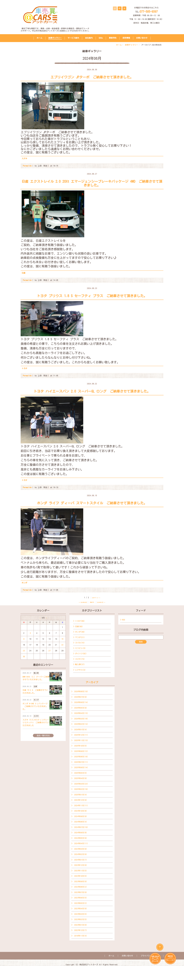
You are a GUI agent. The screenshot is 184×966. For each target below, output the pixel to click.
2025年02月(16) (81, 789)
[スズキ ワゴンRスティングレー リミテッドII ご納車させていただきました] (55, 721)
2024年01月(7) (80, 860)
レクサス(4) (80, 670)
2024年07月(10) (81, 827)
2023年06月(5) (80, 898)
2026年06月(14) (81, 702)
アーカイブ (92, 682)
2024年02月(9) (80, 854)
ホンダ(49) (80, 632)
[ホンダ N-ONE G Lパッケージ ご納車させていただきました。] (55, 704)
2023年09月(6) (80, 881)
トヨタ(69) (80, 621)
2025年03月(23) (81, 784)
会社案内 (89, 38)
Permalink (27, 166)
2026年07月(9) (80, 697)
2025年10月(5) (80, 746)
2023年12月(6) (80, 865)
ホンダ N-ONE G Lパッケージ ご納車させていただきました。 (35, 706)
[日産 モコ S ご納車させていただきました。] (55, 690)
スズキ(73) (80, 659)
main (92, 602)
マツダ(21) (80, 637)
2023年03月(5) (80, 914)
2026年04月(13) (81, 713)
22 (62, 645)
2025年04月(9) (80, 778)
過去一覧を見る (43, 735)
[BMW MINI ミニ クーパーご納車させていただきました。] (55, 676)
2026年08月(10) (81, 691)
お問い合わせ (141, 38)
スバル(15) (80, 643)
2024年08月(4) (80, 822)
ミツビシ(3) (80, 648)
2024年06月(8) (80, 833)
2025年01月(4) (80, 795)
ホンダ (24, 583)
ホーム (39, 38)
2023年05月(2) (80, 903)
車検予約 (112, 38)
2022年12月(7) (80, 930)
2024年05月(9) (80, 838)
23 (24, 651)
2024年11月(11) (81, 805)
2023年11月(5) (80, 871)
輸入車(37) (80, 664)
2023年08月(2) (80, 887)
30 (24, 656)
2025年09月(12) (81, 751)
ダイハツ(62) (81, 653)
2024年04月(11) (81, 843)
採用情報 (126, 38)
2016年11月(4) (80, 936)
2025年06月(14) (81, 767)
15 (62, 639)
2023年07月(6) (80, 892)
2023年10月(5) (80, 876)
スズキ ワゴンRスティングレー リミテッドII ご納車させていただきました (36, 722)
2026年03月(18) (81, 719)
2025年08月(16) (81, 757)
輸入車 (36, 673)
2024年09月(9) (80, 816)
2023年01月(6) (80, 925)
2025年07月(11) (81, 762)
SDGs (101, 38)
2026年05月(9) (80, 708)
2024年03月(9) (80, 849)
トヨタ (24, 368)
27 (50, 651)
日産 (23, 273)
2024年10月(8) (80, 811)
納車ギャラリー (55, 38)
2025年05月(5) (80, 773)
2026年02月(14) (81, 724)
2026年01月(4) (80, 729)
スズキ (24, 158)
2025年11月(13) (81, 740)
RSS (123, 620)
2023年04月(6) (80, 908)
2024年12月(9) (80, 800)
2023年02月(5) (80, 919)
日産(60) (79, 626)
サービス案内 (73, 38)
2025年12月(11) (81, 735)
